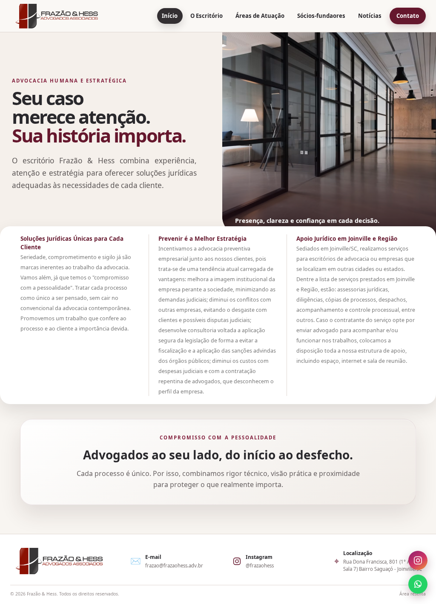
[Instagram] (417, 561)
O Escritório (206, 16)
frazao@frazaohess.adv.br (174, 565)
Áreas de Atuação (259, 16)
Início (170, 16)
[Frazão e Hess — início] (56, 16)
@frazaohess (260, 565)
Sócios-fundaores (321, 16)
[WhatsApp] (417, 583)
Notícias (370, 16)
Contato (407, 16)
